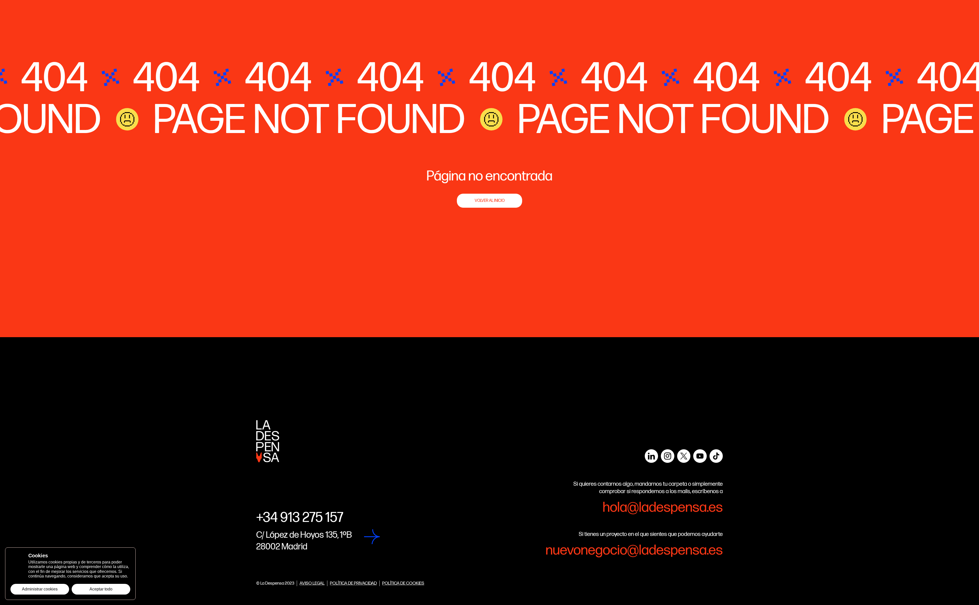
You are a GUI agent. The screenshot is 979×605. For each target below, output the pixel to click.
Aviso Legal (312, 583)
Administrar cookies (40, 589)
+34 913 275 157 (299, 517)
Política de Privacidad (353, 583)
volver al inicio (490, 200)
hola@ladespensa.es (663, 508)
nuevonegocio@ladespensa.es (634, 550)
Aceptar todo (100, 589)
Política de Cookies (403, 583)
